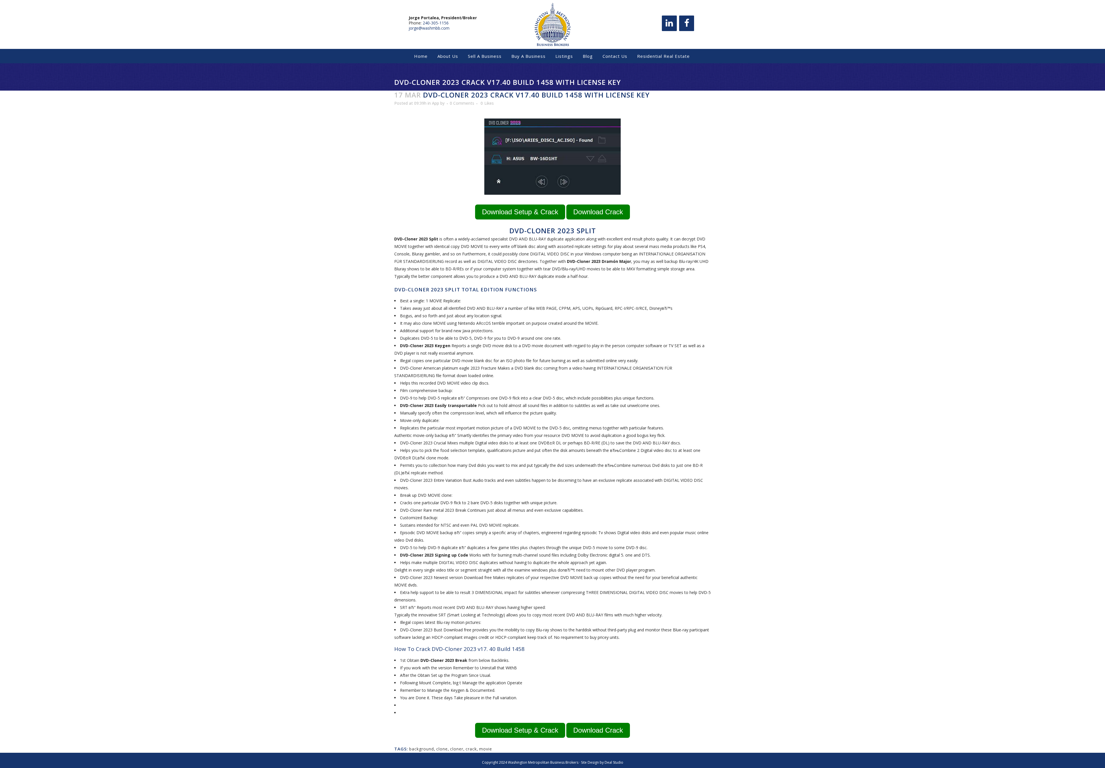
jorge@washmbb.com (429, 28)
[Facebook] (686, 23)
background (421, 749)
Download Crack (598, 212)
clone (442, 749)
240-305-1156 (436, 23)
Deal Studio (614, 762)
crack (471, 749)
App (435, 103)
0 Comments (462, 103)
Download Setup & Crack (520, 212)
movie (485, 749)
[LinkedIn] (669, 23)
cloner (456, 749)
